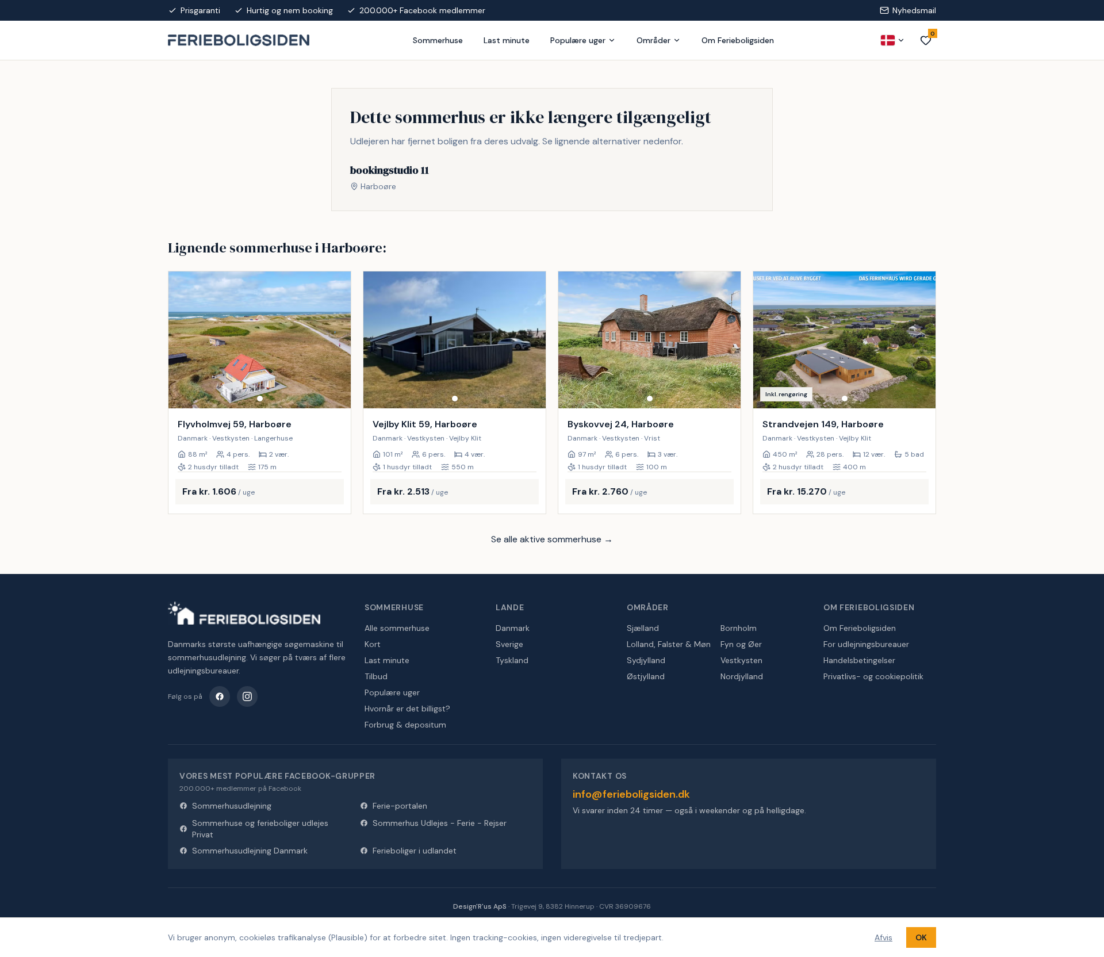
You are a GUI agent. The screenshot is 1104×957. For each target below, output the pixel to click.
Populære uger (577, 40)
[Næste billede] (337, 340)
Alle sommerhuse (397, 628)
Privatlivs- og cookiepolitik (873, 676)
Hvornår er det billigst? (407, 708)
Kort (373, 644)
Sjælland (643, 628)
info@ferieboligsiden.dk (631, 794)
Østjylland (646, 676)
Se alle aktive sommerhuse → (552, 539)
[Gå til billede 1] (260, 398)
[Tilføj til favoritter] (334, 392)
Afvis (883, 937)
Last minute (507, 40)
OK (921, 937)
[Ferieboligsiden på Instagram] (247, 696)
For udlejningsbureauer (866, 644)
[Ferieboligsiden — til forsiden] (244, 613)
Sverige (509, 644)
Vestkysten (741, 660)
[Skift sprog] (892, 40)
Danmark (513, 628)
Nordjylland (741, 676)
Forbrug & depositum (405, 724)
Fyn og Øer (741, 644)
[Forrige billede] (182, 340)
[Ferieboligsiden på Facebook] (219, 696)
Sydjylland (646, 660)
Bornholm (738, 628)
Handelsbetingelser (859, 660)
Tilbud (376, 676)
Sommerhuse (438, 40)
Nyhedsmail (914, 10)
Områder (653, 40)
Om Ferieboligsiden (738, 40)
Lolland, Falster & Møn (669, 644)
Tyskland (512, 660)
